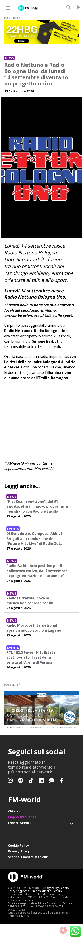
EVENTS (13, 529)
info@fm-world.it (40, 468)
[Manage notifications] (63, 930)
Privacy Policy (19, 851)
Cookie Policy (18, 845)
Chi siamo (15, 811)
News (9, 58)
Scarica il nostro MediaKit (28, 857)
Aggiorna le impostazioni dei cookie (40, 891)
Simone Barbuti (46, 341)
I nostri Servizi (19, 823)
